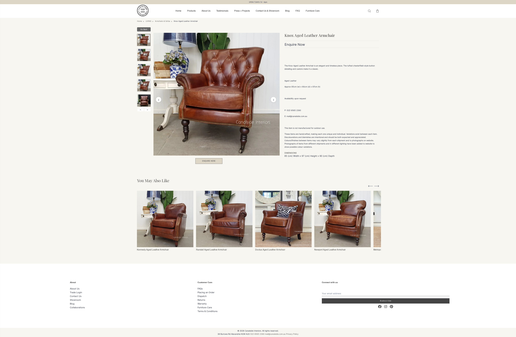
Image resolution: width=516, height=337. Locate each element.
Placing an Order (206, 292)
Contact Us (75, 296)
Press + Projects (242, 11)
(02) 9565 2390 (257, 334)
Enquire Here (209, 161)
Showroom (75, 300)
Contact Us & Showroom (267, 11)
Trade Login (76, 292)
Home (178, 11)
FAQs (200, 288)
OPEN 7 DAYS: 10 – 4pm (258, 2)
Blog (287, 11)
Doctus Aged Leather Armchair (270, 250)
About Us (206, 11)
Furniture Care (313, 11)
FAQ (297, 11)
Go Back (143, 29)
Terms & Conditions (207, 311)
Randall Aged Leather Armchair (211, 250)
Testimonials (222, 11)
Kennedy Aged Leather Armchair (153, 250)
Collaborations (77, 307)
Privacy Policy (292, 334)
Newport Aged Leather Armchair (330, 250)
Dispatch (202, 296)
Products (191, 11)
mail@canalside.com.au (275, 334)
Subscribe (385, 301)
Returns (201, 300)
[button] (370, 186)
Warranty (202, 303)
